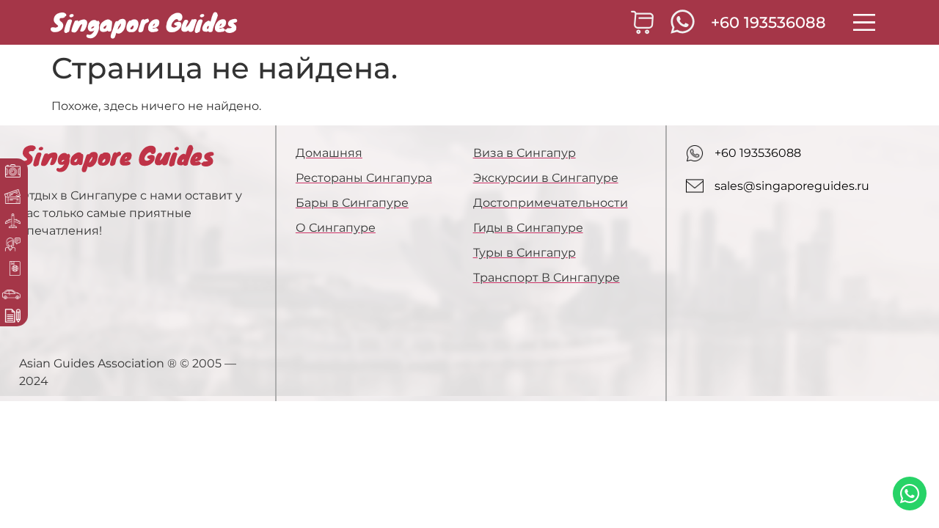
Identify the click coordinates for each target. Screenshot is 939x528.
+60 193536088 (768, 22)
